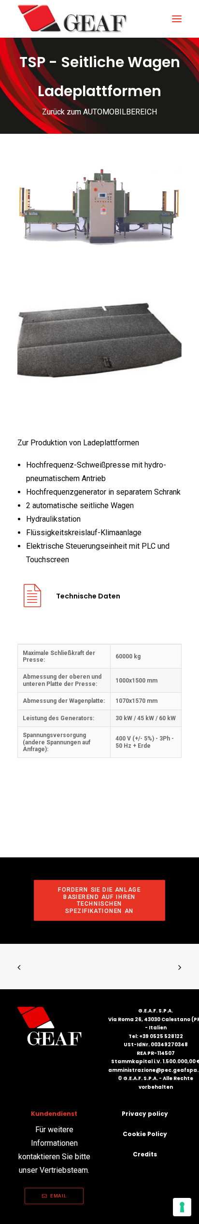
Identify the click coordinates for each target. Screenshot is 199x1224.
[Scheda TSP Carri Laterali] (32, 603)
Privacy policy (145, 1114)
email (58, 1195)
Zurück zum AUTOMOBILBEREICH (99, 111)
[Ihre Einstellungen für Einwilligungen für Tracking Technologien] (182, 1207)
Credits (145, 1154)
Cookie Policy (145, 1134)
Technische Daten (88, 596)
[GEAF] (76, 18)
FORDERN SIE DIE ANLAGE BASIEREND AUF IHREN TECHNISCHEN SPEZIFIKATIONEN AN (100, 900)
